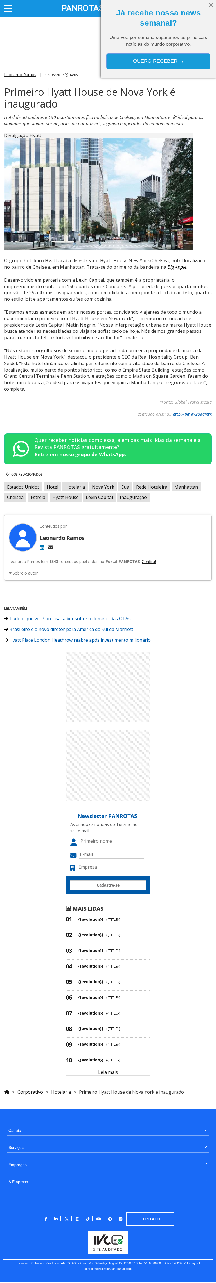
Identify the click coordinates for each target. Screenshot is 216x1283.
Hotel (52, 487)
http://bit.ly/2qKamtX (192, 414)
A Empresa (18, 1181)
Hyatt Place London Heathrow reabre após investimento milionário (79, 640)
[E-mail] (50, 547)
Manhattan (186, 487)
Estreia (38, 497)
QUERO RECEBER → (158, 61)
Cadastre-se (108, 885)
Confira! (149, 561)
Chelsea (15, 497)
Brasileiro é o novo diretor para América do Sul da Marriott (70, 629)
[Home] (6, 1091)
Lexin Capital (99, 497)
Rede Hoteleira (151, 487)
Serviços (16, 1147)
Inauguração (133, 497)
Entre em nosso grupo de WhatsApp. (80, 454)
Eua (125, 487)
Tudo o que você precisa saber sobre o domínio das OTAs (69, 619)
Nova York (103, 487)
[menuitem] (108, 1128)
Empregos (17, 1164)
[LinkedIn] (42, 547)
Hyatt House (65, 497)
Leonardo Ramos (20, 74)
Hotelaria (75, 487)
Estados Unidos (23, 487)
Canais (14, 1130)
